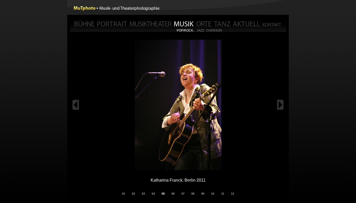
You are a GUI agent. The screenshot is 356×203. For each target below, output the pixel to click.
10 (212, 193)
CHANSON (214, 30)
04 (153, 193)
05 (163, 193)
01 (123, 193)
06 (173, 193)
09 (202, 193)
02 (133, 193)
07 (183, 193)
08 (192, 193)
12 (232, 193)
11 (222, 193)
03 (143, 193)
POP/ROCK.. (186, 30)
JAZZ (200, 30)
